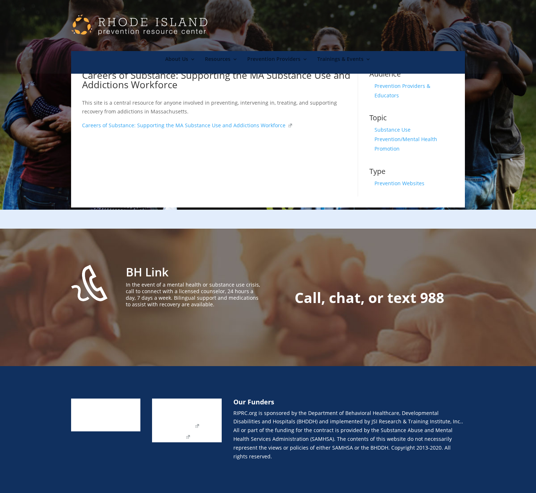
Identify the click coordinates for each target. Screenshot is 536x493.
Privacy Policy (168, 437)
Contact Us (165, 415)
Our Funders (201, 415)
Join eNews (197, 404)
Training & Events (92, 426)
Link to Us (164, 404)
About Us (176, 59)
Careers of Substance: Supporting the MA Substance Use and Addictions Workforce (184, 125)
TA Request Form (173, 426)
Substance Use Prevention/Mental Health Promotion (405, 139)
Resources (217, 59)
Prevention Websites (399, 183)
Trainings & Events (340, 59)
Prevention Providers (273, 59)
